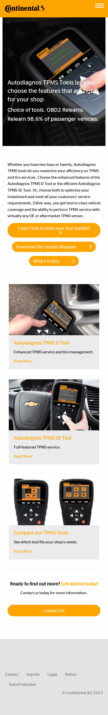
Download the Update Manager (46, 246)
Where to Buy (46, 261)
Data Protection (22, 684)
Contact (12, 674)
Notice (70, 674)
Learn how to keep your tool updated (54, 228)
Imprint (33, 674)
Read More (23, 360)
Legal (52, 674)
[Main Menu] (99, 4)
